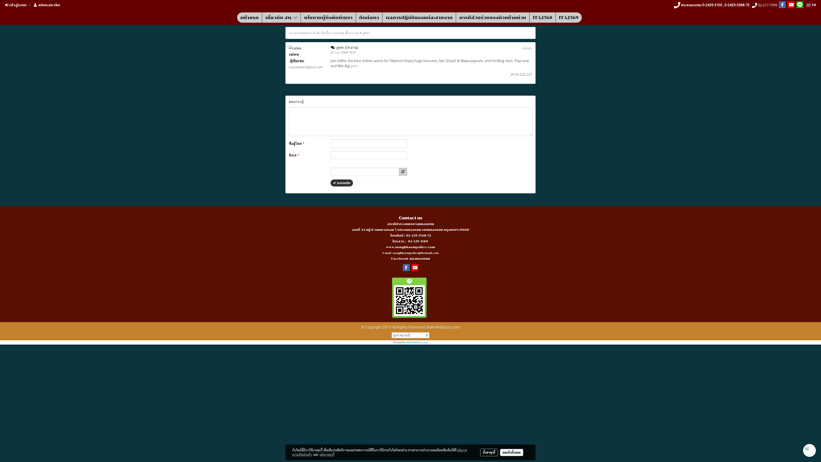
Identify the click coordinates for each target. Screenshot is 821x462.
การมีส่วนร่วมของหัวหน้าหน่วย (492, 17)
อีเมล (294, 155)
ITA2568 (542, 17)
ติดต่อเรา (369, 17)
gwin (366, 33)
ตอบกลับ (343, 183)
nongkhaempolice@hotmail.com (416, 253)
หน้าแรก (249, 17)
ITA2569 (569, 17)
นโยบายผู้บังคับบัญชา (328, 17)
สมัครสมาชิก (48, 5)
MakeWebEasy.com (417, 342)
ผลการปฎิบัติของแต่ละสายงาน (419, 17)
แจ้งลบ (527, 48)
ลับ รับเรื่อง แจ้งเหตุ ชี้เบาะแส (337, 33)
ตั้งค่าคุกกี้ (489, 452)
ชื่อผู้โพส (296, 143)
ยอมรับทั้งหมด (512, 452)
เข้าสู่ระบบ (17, 5)
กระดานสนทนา (300, 33)
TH (813, 5)
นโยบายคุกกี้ (326, 454)
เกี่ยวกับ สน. (279, 17)
